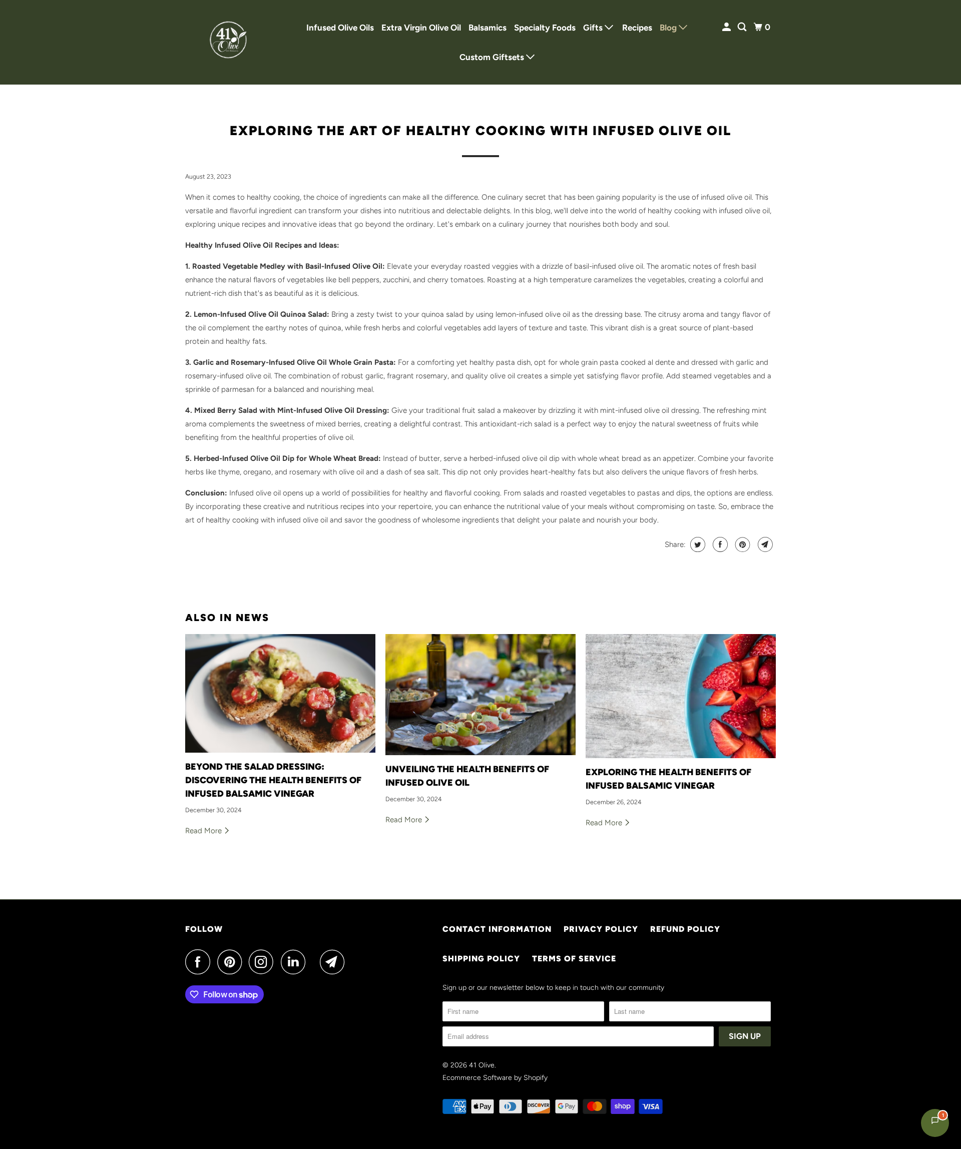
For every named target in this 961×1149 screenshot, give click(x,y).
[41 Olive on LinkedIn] (296, 961)
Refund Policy (685, 929)
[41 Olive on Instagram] (264, 961)
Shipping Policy (481, 958)
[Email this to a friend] (764, 544)
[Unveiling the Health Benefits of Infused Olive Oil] (480, 694)
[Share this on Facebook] (719, 544)
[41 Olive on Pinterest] (232, 961)
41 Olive (482, 1065)
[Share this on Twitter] (696, 544)
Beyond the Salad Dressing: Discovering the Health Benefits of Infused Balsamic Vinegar (273, 780)
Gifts (594, 28)
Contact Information (497, 929)
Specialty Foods (545, 28)
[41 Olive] (230, 42)
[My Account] (727, 27)
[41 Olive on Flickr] (315, 961)
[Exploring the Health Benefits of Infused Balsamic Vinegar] (681, 696)
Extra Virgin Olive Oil (421, 28)
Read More (204, 830)
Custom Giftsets (492, 57)
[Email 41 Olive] (335, 961)
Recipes (637, 28)
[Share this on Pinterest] (741, 544)
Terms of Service (574, 958)
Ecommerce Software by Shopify (495, 1077)
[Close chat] (927, 904)
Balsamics (487, 28)
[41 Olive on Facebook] (200, 961)
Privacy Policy (601, 929)
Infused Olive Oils (340, 28)
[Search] (743, 27)
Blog (669, 28)
